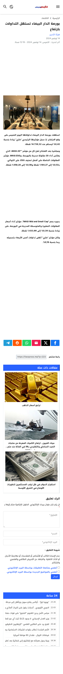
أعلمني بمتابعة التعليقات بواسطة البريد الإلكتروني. (32, 568)
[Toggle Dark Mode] (11, 7)
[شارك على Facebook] (55, 343)
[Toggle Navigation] (59, 7)
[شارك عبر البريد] (36, 343)
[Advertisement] (31, 69)
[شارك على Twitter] (45, 343)
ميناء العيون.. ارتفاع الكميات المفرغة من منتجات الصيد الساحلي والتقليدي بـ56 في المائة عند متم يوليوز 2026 (31, 446)
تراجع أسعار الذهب (31, 405)
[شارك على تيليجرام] (8, 343)
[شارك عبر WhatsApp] (26, 343)
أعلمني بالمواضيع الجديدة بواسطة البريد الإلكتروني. (31, 572)
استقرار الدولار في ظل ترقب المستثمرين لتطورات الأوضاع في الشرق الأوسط (31, 486)
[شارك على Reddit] (17, 343)
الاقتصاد (45, 18)
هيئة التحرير (55, 34)
